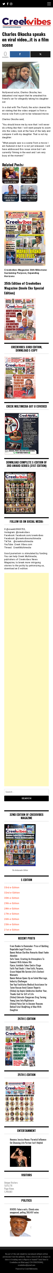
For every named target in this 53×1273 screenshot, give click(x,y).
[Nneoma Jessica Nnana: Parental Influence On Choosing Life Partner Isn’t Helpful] (20, 1156)
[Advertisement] (26, 679)
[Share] (20, 54)
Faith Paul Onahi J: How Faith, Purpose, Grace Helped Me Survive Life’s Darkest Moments (27, 972)
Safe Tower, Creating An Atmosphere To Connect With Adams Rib (27, 960)
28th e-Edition (11, 908)
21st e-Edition (11, 929)
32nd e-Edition (12, 892)
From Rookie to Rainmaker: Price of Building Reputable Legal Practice (29, 947)
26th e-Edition (12, 919)
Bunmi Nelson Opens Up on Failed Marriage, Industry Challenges (28, 979)
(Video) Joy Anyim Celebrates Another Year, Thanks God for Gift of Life (28, 992)
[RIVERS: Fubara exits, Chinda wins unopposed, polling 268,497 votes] (20, 1225)
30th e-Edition (11, 898)
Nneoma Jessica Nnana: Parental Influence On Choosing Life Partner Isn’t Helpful (28, 1141)
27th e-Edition (11, 913)
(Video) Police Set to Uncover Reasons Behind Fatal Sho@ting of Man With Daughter (26, 1007)
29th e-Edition (12, 903)
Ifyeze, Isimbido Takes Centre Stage (25, 965)
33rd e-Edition (11, 887)
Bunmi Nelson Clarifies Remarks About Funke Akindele (29, 954)
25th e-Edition (12, 924)
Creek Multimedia (30, 1268)
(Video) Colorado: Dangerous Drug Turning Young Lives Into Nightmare (28, 999)
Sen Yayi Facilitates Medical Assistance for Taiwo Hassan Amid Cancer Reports (28, 986)
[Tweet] (40, 54)
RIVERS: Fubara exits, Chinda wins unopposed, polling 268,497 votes (24, 1211)
